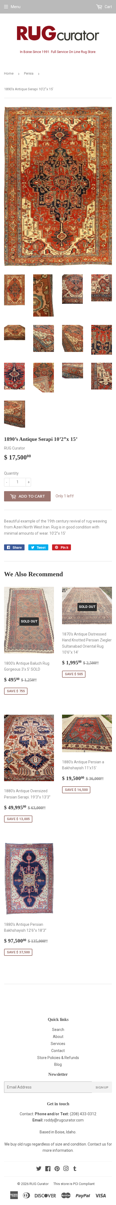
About (58, 1036)
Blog (58, 1064)
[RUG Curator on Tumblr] (74, 1169)
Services (58, 1043)
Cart (108, 7)
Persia (28, 73)
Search (58, 1029)
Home (8, 73)
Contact (58, 1050)
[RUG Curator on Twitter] (39, 1169)
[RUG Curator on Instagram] (66, 1169)
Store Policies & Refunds (58, 1058)
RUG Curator (39, 1184)
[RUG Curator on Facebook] (48, 1169)
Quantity (11, 473)
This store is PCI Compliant (74, 1184)
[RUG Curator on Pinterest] (57, 1169)
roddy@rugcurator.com (64, 1120)
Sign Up (101, 1087)
